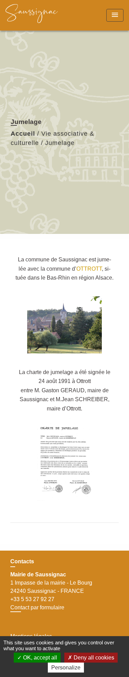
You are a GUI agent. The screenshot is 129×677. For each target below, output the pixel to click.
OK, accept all (39, 658)
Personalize (65, 667)
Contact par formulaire (37, 607)
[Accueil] (32, 15)
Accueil (23, 133)
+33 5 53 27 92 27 (32, 599)
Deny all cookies (93, 658)
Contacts (22, 561)
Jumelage (60, 142)
